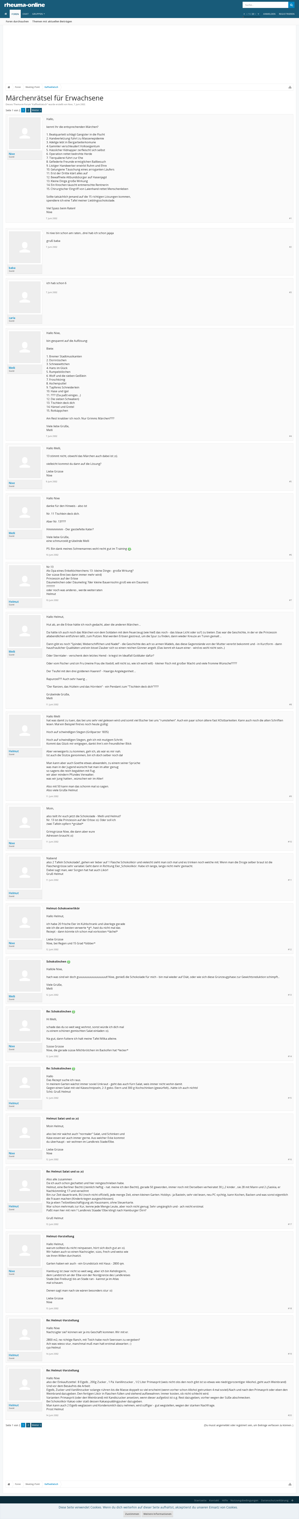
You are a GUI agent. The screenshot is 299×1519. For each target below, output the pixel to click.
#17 (290, 1224)
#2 (290, 246)
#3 (290, 292)
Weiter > (36, 110)
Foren (15, 14)
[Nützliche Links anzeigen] (290, 87)
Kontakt (214, 1500)
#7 (290, 600)
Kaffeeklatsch (39, 104)
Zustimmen (132, 1514)
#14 (290, 1056)
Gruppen (37, 13)
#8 (290, 704)
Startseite (200, 1500)
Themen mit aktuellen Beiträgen (52, 21)
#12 (290, 949)
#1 (290, 218)
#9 (290, 796)
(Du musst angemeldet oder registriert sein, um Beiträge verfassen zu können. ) (248, 1425)
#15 (290, 1097)
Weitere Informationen (157, 1514)
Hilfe (225, 1500)
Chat (25, 13)
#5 (290, 481)
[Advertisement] (149, 56)
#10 (290, 841)
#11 (290, 880)
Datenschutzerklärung (274, 1500)
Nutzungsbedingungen (244, 1500)
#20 (290, 1415)
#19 (290, 1353)
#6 (290, 554)
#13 (290, 994)
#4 (290, 436)
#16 (290, 1159)
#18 (290, 1308)
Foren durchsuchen (17, 21)
